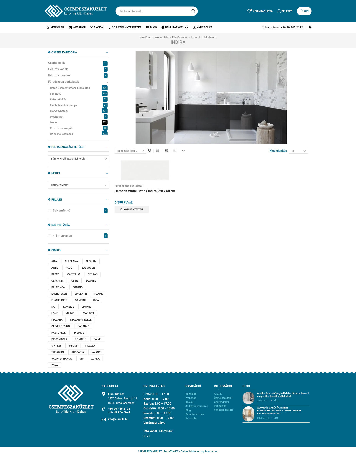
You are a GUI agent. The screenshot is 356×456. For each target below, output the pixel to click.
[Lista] (175, 150)
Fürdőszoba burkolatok (186, 37)
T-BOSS (73, 345)
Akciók (98, 27)
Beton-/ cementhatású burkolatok (70, 87)
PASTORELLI (58, 332)
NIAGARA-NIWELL (81, 319)
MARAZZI (88, 313)
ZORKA (95, 358)
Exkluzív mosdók (59, 75)
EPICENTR (81, 293)
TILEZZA (90, 345)
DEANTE (91, 280)
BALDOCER (88, 267)
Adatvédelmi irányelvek (221, 404)
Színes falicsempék (61, 133)
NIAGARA (56, 319)
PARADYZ (83, 326)
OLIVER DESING (60, 326)
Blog (153, 27)
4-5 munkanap (79, 235)
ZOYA (54, 365)
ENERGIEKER (59, 293)
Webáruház (162, 37)
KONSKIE (68, 306)
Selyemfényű (79, 210)
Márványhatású (59, 110)
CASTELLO (73, 274)
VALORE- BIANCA (61, 358)
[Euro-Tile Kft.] (104, 394)
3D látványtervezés (126, 27)
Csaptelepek (56, 63)
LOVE (54, 313)
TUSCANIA (78, 352)
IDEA (96, 300)
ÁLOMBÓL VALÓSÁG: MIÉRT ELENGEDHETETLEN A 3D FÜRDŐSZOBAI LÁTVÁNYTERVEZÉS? (279, 410)
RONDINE (80, 339)
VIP (82, 358)
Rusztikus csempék (61, 128)
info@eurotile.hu (118, 419)
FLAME (98, 293)
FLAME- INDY (59, 300)
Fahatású (55, 93)
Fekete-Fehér (58, 99)
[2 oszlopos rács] (149, 150)
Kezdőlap (57, 27)
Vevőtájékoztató (223, 409)
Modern (209, 37)
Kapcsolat (204, 27)
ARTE (54, 267)
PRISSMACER (59, 339)
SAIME (97, 339)
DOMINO (77, 287)
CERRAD (93, 274)
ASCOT (70, 267)
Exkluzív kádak (58, 69)
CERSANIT (57, 280)
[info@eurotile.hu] (104, 419)
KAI (53, 306)
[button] (132, 209)
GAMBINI (80, 300)
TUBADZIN (57, 352)
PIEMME (79, 332)
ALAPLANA (71, 261)
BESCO (55, 274)
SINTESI (56, 345)
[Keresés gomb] (193, 11)
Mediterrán (56, 116)
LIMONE (86, 306)
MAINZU (70, 313)
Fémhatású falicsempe (63, 105)
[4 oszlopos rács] (166, 150)
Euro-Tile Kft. (116, 394)
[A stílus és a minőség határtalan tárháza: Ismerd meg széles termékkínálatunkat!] (248, 398)
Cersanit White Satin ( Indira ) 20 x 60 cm (145, 191)
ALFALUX (90, 261)
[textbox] (76, 159)
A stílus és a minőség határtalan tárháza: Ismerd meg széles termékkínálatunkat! (283, 395)
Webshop (79, 27)
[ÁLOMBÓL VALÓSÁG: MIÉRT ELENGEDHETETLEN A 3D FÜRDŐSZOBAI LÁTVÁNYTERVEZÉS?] (248, 413)
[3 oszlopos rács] (158, 150)
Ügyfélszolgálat (223, 397)
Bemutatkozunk (176, 27)
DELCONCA (58, 287)
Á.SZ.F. (218, 393)
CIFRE (74, 280)
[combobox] (78, 158)
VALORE (96, 352)
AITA (54, 261)
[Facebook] (310, 27)
